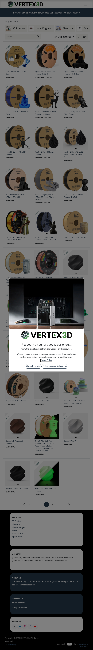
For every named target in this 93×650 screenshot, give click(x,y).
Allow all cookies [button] (33, 366)
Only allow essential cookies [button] (55, 366)
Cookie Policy (46, 360)
